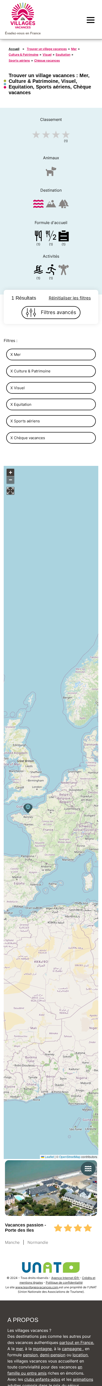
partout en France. (76, 1342)
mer (19, 1348)
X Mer (15, 354)
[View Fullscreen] (10, 491)
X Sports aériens (25, 421)
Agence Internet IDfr (65, 1278)
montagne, (43, 1348)
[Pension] (38, 236)
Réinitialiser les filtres (70, 297)
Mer (74, 49)
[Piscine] (38, 270)
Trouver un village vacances (47, 49)
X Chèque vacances (27, 437)
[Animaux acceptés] (51, 173)
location (80, 1354)
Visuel (47, 54)
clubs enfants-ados (42, 1379)
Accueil (14, 49)
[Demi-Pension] (51, 236)
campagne (72, 1348)
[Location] (63, 236)
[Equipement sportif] (51, 270)
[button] (28, 808)
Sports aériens (19, 60)
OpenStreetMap (69, 1157)
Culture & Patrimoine (23, 54)
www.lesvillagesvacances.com (37, 1287)
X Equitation (20, 404)
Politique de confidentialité (64, 1282)
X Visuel (17, 388)
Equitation (63, 54)
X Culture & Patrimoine (30, 371)
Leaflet (49, 1157)
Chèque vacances (47, 60)
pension (30, 1354)
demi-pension (52, 1354)
